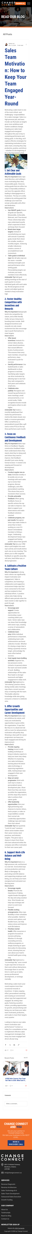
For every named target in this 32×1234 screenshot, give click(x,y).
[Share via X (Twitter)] (10, 1045)
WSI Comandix (19, 1228)
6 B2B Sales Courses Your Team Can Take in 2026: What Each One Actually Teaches (15, 1079)
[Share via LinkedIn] (14, 1045)
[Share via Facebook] (5, 1045)
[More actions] (26, 44)
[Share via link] (18, 1045)
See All (25, 1057)
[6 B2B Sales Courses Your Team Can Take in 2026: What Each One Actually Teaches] (16, 1068)
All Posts (7, 34)
